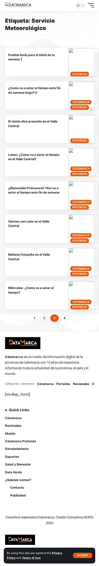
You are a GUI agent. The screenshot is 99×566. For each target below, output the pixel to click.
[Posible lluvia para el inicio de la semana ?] (84, 62)
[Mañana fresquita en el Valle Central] (84, 262)
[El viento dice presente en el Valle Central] (84, 129)
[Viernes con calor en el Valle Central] (84, 229)
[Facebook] (58, 413)
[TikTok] (86, 413)
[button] (82, 555)
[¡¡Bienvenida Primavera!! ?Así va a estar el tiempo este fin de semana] (84, 195)
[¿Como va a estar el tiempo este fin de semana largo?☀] (84, 95)
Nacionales (81, 384)
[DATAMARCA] (18, 5)
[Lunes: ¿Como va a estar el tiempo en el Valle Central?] (84, 162)
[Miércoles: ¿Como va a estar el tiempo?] (84, 295)
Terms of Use (31, 558)
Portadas (79, 74)
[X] (65, 413)
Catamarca (81, 102)
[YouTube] (72, 413)
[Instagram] (79, 413)
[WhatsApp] (58, 423)
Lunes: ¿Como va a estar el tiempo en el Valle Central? (33, 157)
